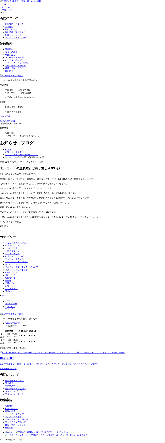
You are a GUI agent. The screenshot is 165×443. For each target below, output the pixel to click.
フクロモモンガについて (16, 262)
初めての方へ (11, 29)
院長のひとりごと (13, 291)
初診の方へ (10, 283)
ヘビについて (11, 264)
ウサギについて (12, 245)
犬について (10, 275)
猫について (10, 278)
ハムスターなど (12, 253)
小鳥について (11, 272)
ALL (2, 231)
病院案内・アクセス (14, 24)
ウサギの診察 (11, 52)
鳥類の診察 (10, 55)
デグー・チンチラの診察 (16, 63)
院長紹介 (9, 27)
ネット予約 (5, 116)
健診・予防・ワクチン (15, 68)
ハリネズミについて (14, 256)
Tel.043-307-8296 (7, 121)
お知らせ (9, 286)
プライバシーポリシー (15, 37)
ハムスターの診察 (13, 60)
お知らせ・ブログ (13, 35)
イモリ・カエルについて (16, 243)
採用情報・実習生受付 (15, 32)
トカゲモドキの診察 (14, 57)
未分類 (8, 280)
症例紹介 (9, 71)
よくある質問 (11, 289)
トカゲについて (12, 251)
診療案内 (9, 49)
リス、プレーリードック (16, 270)
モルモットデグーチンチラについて (21, 267)
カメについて (11, 248)
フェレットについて (14, 259)
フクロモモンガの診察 (15, 65)
